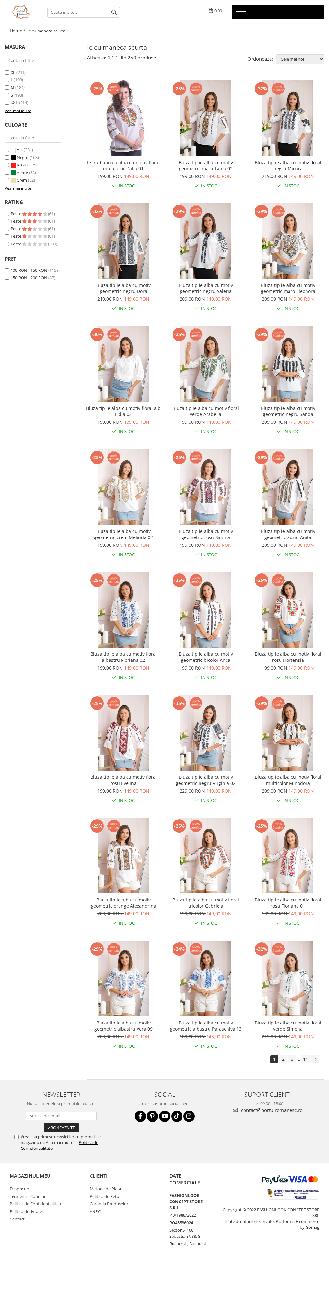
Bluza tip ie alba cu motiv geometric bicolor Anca (206, 657)
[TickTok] (176, 1116)
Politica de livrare (26, 1211)
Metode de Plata (105, 1189)
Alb (20, 150)
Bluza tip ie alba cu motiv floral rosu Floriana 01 (288, 903)
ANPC (95, 1211)
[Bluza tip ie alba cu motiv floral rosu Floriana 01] (288, 855)
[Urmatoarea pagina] (315, 1059)
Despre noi (20, 1189)
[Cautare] (114, 12)
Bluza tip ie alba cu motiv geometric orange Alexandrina (123, 903)
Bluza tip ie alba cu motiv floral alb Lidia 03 (123, 411)
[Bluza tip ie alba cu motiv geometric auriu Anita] (288, 487)
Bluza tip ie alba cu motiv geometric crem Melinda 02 (123, 534)
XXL (14, 102)
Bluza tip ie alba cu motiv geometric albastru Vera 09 (123, 1026)
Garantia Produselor (109, 1204)
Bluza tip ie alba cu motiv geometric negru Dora (123, 288)
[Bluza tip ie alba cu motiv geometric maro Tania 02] (206, 118)
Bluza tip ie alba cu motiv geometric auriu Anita (288, 534)
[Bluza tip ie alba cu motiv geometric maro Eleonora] (288, 241)
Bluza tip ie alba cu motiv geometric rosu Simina (206, 534)
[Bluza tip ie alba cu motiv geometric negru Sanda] (288, 364)
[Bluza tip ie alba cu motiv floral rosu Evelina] (123, 733)
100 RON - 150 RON (29, 270)
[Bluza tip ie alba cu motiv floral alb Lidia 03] (123, 364)
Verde (22, 172)
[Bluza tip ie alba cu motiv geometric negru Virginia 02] (206, 733)
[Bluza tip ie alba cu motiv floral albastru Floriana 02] (123, 610)
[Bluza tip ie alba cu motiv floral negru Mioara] (288, 118)
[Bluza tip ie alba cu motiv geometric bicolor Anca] (206, 610)
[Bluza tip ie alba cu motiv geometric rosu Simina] (206, 487)
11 (305, 1059)
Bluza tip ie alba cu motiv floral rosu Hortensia (288, 657)
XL (13, 72)
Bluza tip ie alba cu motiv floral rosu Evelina (123, 780)
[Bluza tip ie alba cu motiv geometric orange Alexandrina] (123, 855)
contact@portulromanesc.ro (271, 1110)
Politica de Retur (105, 1196)
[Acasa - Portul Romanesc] (21, 12)
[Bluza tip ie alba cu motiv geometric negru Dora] (123, 241)
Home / (18, 31)
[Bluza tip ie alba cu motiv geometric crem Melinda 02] (123, 487)
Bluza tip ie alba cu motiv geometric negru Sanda (288, 411)
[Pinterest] (152, 1116)
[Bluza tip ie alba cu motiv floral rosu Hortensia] (288, 610)
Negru (23, 157)
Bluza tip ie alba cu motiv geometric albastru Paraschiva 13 (206, 1026)
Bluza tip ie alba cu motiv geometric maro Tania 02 (206, 165)
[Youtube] (164, 1116)
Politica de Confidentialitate (36, 1204)
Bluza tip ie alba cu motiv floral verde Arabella (206, 411)
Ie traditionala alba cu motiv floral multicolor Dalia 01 (123, 165)
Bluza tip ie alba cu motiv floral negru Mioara (288, 165)
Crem (22, 180)
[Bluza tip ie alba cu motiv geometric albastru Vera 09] (123, 978)
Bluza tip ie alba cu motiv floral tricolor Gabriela (206, 903)
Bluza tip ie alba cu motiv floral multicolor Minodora (288, 780)
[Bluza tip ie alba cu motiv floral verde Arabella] (206, 364)
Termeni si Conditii (27, 1196)
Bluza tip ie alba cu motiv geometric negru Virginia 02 (206, 780)
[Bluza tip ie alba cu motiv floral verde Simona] (288, 978)
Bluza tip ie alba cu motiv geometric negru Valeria (206, 288)
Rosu (21, 165)
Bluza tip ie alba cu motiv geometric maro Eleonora (288, 288)
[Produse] (242, 13)
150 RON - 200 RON (29, 277)
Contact (17, 1219)
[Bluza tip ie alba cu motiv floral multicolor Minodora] (288, 733)
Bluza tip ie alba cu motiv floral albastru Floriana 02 (123, 657)
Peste (16, 214)
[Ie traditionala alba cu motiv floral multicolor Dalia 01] (123, 118)
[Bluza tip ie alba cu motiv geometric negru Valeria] (206, 241)
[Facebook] (140, 1116)
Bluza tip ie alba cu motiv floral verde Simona (288, 1026)
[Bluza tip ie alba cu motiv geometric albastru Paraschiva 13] (206, 978)
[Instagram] (189, 1116)
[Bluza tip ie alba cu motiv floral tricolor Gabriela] (206, 855)
